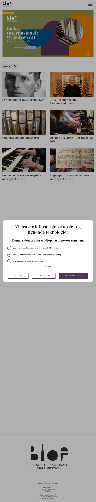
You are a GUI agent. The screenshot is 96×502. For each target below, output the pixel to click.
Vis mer (48, 266)
